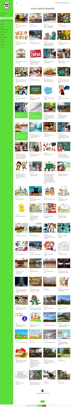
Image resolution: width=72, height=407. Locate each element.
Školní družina (4, 32)
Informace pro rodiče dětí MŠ (21, 342)
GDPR (42, 401)
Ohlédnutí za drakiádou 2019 (49, 325)
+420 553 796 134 (58, 2)
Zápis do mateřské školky (20, 216)
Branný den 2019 (61, 360)
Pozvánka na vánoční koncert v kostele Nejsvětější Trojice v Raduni (21, 291)
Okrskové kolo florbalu (34, 271)
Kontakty (2, 47)
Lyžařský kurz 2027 (5, 29)
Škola (2, 27)
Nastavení (44, 405)
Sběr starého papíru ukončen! (49, 342)
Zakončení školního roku (34, 360)
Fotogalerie (3, 44)
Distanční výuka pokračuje (35, 79)
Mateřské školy (4, 37)
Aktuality (2, 15)
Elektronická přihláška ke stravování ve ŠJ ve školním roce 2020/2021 (21, 156)
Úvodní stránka (4, 13)
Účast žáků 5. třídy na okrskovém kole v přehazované (20, 272)
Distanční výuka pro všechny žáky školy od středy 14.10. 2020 (63, 81)
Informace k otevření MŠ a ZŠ (49, 199)
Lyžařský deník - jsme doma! (35, 254)
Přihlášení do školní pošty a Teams (6, 21)
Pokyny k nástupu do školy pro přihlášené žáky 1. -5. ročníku (21, 175)
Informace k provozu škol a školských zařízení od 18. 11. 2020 (21, 81)
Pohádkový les (18, 115)
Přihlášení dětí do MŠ (20, 199)
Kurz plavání (32, 135)
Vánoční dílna (46, 289)
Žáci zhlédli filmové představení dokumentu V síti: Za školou (49, 237)
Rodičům (2, 42)
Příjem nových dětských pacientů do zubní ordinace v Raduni (63, 343)
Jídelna (2, 34)
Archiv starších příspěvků (6, 18)
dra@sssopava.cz (66, 2)
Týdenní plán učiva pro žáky (21, 235)
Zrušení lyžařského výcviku (35, 43)
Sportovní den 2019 (47, 360)
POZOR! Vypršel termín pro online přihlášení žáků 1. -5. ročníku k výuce (49, 175)
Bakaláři (2, 24)
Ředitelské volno (33, 98)
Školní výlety (46, 382)
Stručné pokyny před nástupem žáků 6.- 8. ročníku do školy (63, 136)
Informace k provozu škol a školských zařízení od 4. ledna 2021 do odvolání (49, 44)
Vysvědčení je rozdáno (62, 115)
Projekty (2, 39)
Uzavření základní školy (34, 235)
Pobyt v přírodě (61, 382)
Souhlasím (39, 405)
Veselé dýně (32, 342)
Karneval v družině (19, 254)
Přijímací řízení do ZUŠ (48, 154)
